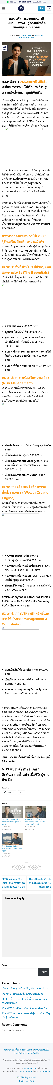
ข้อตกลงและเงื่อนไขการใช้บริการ (18, 1049)
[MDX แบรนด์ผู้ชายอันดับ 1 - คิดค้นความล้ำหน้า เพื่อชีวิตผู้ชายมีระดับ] (21, 8)
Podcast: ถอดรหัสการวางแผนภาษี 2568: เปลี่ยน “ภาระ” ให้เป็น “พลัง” (35, 822)
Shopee (42, 2)
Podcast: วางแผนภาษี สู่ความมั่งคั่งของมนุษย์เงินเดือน (11, 822)
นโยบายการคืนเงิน (31, 1053)
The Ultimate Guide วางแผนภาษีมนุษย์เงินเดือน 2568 (12, 848)
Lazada (36, 2)
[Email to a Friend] (29, 867)
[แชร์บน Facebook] (18, 867)
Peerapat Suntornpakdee (31, 36)
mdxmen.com (30, 1068)
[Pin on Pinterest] (34, 867)
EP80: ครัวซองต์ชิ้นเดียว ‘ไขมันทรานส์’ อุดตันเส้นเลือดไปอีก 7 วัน (13, 883)
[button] (3, 8)
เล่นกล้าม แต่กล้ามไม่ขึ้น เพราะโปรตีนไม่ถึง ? (23, 994)
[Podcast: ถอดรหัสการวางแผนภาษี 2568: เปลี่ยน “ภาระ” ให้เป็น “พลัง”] (35, 812)
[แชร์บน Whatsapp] (13, 867)
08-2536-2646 (25, 2)
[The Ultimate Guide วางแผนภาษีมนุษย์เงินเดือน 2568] (12, 839)
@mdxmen (45, 1071)
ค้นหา (4, 965)
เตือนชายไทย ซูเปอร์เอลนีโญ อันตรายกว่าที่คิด (25, 988)
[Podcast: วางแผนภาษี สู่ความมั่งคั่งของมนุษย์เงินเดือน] (12, 812)
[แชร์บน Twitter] (23, 867)
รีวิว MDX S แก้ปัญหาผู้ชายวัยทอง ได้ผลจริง (24, 1008)
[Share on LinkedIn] (39, 867)
